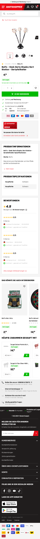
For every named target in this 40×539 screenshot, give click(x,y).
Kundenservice (9, 441)
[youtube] (14, 490)
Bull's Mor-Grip (7, 318)
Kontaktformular (7, 460)
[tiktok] (19, 490)
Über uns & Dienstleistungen (15, 466)
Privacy (9, 520)
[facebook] (4, 490)
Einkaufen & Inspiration (13, 478)
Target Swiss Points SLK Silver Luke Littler (19, 345)
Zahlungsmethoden (8, 456)
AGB (3, 520)
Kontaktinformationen (9, 445)
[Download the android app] (9, 510)
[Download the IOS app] (9, 503)
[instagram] (9, 490)
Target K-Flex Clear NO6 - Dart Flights (19, 364)
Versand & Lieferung (9, 449)
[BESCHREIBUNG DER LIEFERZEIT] (28, 83)
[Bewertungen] (26, 210)
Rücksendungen (7, 452)
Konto (4, 472)
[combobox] (21, 14)
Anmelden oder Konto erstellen (14, 136)
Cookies (17, 520)
